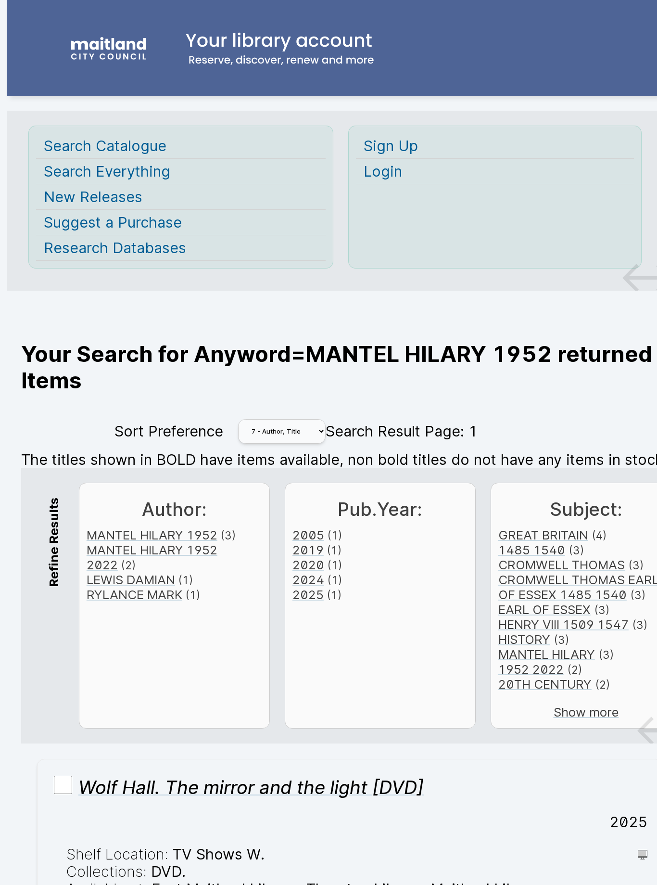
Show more (586, 712)
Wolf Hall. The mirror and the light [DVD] (251, 787)
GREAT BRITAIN (543, 534)
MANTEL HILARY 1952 (152, 534)
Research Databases (115, 248)
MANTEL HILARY (546, 654)
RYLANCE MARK (134, 594)
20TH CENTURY (545, 684)
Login (383, 171)
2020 (308, 564)
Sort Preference (168, 431)
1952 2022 (531, 669)
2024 (308, 579)
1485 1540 (531, 549)
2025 (308, 594)
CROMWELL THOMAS (561, 564)
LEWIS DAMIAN (131, 579)
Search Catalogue (105, 145)
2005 (308, 534)
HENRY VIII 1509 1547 (563, 624)
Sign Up (391, 145)
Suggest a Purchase (113, 222)
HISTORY (524, 639)
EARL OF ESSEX (544, 609)
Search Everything (107, 171)
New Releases (93, 196)
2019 (308, 549)
